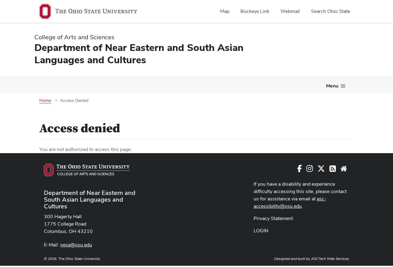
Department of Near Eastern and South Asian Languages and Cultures (89, 199)
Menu (332, 86)
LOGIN (261, 230)
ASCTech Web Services (330, 258)
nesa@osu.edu (76, 245)
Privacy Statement (273, 218)
